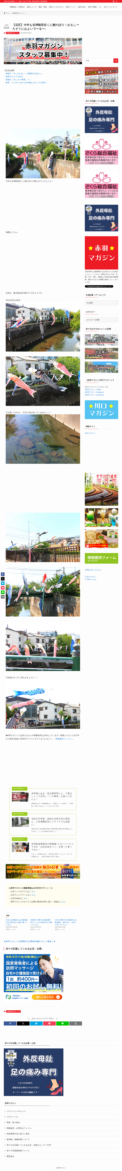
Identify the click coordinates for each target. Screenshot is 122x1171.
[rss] (113, 1)
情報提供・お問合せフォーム (19, 1128)
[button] (10, 1023)
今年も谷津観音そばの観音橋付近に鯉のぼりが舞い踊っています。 (16, 922)
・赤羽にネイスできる (13, 76)
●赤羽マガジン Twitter (93, 389)
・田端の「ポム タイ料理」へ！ (17, 80)
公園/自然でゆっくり (13, 33)
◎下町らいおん (91, 579)
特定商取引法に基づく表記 (18, 1134)
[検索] (116, 1)
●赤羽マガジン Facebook (94, 395)
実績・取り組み (13, 1122)
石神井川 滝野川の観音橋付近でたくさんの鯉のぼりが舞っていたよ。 (41, 922)
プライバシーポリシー (16, 1111)
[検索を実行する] (115, 60)
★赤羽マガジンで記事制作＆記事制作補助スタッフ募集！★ (29, 941)
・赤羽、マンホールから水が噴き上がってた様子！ (26, 83)
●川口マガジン (90, 433)
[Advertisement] (43, 104)
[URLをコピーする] (75, 1023)
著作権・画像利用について (18, 1139)
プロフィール (12, 1117)
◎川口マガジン (91, 577)
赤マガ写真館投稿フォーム (18, 1151)
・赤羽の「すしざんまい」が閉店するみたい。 (24, 74)
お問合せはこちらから (93, 570)
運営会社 (10, 1156)
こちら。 (33, 891)
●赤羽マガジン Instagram (94, 392)
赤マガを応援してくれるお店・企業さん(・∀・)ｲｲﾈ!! (29, 1145)
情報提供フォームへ (64, 739)
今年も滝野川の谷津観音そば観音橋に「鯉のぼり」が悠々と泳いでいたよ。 (65, 922)
